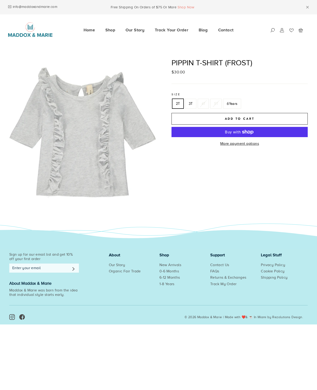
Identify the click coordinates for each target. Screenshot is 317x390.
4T (203, 103)
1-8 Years (167, 284)
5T (216, 103)
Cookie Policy (273, 271)
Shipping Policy (274, 277)
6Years (232, 103)
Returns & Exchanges (228, 277)
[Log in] (282, 30)
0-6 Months (169, 271)
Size (175, 94)
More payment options (239, 144)
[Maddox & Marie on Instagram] (12, 317)
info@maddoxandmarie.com (35, 7)
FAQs (214, 271)
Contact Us (219, 265)
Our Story (135, 30)
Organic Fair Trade (125, 271)
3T (191, 103)
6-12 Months (169, 277)
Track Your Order (171, 30)
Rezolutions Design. (287, 317)
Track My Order (223, 284)
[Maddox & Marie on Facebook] (22, 317)
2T (178, 103)
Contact (226, 30)
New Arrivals (170, 265)
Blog (203, 30)
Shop (110, 30)
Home (89, 30)
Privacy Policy (273, 265)
